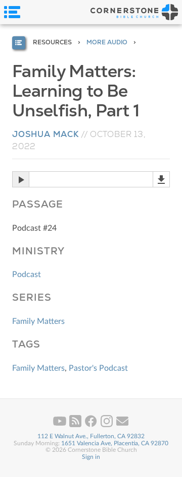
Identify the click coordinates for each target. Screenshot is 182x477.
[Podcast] (76, 425)
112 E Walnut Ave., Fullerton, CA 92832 (91, 436)
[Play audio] (20, 179)
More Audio (106, 42)
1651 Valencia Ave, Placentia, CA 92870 (114, 443)
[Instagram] (107, 425)
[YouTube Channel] (60, 425)
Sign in (91, 457)
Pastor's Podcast (98, 368)
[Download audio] (161, 179)
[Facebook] (92, 425)
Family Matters (38, 321)
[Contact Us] (122, 425)
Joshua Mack (45, 134)
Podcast (26, 274)
